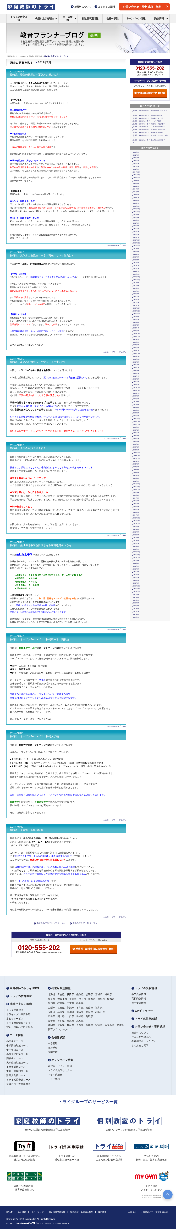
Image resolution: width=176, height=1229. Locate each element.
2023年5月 (136, 226)
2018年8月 (136, 365)
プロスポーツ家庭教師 (18, 1084)
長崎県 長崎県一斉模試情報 (26, 830)
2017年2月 (136, 413)
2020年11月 (136, 311)
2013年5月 (136, 538)
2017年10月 (136, 393)
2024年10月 (136, 178)
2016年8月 (136, 430)
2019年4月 (136, 342)
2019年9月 (136, 339)
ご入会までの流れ (141, 1037)
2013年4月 (136, 540)
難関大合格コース (16, 1075)
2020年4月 (136, 328)
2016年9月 (136, 427)
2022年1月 (136, 271)
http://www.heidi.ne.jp (60, 1223)
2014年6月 (136, 501)
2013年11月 (136, 521)
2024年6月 (136, 189)
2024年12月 (136, 172)
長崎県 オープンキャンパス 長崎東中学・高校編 (39, 639)
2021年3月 (136, 300)
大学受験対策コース (17, 1062)
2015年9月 (136, 461)
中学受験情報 (138, 994)
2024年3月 (136, 197)
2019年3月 (136, 345)
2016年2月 (136, 447)
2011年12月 (136, 586)
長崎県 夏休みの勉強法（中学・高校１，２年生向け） (42, 255)
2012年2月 (136, 580)
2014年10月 (136, 489)
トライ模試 (54, 1079)
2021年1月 (136, 305)
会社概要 (22, 1212)
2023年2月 (136, 234)
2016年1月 (136, 450)
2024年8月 (136, 183)
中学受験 (53, 1043)
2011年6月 (136, 603)
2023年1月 (136, 237)
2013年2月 (136, 546)
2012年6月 (136, 569)
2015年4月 (136, 472)
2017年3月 (136, 410)
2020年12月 (136, 308)
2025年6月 (136, 155)
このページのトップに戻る (115, 245)
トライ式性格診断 (145, 1018)
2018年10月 (136, 359)
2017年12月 (136, 387)
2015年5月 (136, 469)
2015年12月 (136, 453)
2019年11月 (136, 333)
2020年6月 (136, 322)
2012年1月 (136, 583)
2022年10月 (136, 246)
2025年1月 (136, 169)
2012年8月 (136, 563)
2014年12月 (136, 484)
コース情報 (67, 18)
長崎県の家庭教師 (35, 56)
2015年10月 (136, 458)
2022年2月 (136, 268)
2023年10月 (136, 212)
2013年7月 (136, 532)
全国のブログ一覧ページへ (84, 923)
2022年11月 (136, 243)
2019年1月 (136, 350)
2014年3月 (136, 509)
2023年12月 (136, 206)
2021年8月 (136, 285)
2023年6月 (136, 223)
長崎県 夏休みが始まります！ (28, 448)
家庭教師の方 (162, 1212)
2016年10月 (136, 424)
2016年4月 (136, 441)
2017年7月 (136, 399)
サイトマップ (37, 1212)
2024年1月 (136, 203)
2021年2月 (136, 302)
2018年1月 (136, 385)
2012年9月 (136, 560)
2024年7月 (136, 186)
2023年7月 (136, 220)
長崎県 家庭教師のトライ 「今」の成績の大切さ (149, 126)
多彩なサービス (14, 1018)
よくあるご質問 (139, 1045)
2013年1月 (136, 549)
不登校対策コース (16, 1066)
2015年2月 (136, 478)
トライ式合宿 (55, 1074)
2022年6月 (136, 257)
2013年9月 (136, 526)
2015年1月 (136, 481)
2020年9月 (136, 316)
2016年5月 (136, 438)
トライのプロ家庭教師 (18, 1014)
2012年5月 (136, 572)
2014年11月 (136, 487)
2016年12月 (136, 419)
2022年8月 (136, 251)
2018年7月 (136, 368)
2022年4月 (136, 263)
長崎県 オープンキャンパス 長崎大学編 (34, 736)
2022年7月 (136, 254)
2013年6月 (136, 535)
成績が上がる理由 (44, 18)
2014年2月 (136, 512)
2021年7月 (136, 288)
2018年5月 (136, 373)
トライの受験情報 (145, 988)
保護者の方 (148, 1212)
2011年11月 (136, 589)
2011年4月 (136, 608)
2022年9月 (136, 248)
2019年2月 (136, 348)
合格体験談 (112, 18)
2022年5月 (136, 260)
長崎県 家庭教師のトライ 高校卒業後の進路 (147, 115)
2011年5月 (136, 606)
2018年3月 (136, 379)
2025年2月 (136, 166)
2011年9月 (136, 594)
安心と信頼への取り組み (19, 1027)
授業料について (139, 1032)
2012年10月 (136, 557)
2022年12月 (136, 240)
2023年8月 (136, 217)
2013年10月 (136, 523)
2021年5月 (136, 294)
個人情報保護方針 (57, 1212)
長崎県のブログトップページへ (50, 923)
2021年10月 (136, 280)
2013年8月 (136, 529)
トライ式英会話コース (18, 1079)
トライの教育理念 (18, 18)
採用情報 (102, 1212)
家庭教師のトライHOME (16, 56)
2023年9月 (136, 214)
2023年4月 (136, 229)
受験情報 (159, 18)
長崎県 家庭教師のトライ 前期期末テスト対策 (148, 118)
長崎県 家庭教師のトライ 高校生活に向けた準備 (149, 129)
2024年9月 (136, 180)
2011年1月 (136, 617)
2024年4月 (136, 194)
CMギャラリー (143, 1010)
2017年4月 (136, 407)
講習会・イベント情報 (60, 1066)
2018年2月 (136, 382)
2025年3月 (136, 163)
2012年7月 (136, 566)
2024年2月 (136, 200)
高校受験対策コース (17, 1054)
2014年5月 (136, 504)
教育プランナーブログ (60, 1029)
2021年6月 (136, 291)
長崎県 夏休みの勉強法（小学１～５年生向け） (38, 361)
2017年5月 (136, 404)
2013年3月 (136, 543)
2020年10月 (136, 314)
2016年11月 (136, 421)
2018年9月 (136, 362)
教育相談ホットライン (143, 1041)
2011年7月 (136, 600)
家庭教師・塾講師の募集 (81, 1212)
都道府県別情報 (90, 18)
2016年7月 (136, 433)
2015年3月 (136, 475)
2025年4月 (136, 161)
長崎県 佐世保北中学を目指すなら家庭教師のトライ (41, 545)
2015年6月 (136, 467)
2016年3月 (136, 444)
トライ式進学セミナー (60, 1070)
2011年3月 (136, 611)
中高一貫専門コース (17, 1071)
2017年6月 (136, 401)
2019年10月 (136, 336)
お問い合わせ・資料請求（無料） (143, 6)
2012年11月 (136, 555)
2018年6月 (136, 370)
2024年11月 (136, 175)
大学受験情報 (138, 1002)
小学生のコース (14, 1041)
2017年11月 (136, 390)
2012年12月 (136, 552)
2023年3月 (136, 231)
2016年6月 (136, 436)
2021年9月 (136, 282)
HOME (9, 1212)
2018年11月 (136, 356)
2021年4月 (136, 297)
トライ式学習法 (14, 1010)
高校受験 (53, 1047)
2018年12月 (136, 353)
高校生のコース (14, 1058)
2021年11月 (136, 277)
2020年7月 (136, 319)
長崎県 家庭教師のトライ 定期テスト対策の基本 (149, 124)
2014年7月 (136, 498)
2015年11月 (136, 455)
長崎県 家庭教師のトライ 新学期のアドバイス (148, 132)
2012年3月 (136, 577)
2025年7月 (136, 152)
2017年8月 (136, 396)
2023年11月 (136, 209)
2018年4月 (136, 376)
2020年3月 (136, 331)
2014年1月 (136, 515)
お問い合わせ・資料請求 (149, 1026)
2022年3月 (136, 265)
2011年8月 (136, 597)
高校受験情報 (138, 998)
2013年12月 (136, 518)
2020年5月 (136, 325)
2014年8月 (136, 495)
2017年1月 (136, 416)
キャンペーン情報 (135, 18)
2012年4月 (136, 575)
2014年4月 (136, 506)
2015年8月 (136, 464)
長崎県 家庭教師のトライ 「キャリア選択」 (147, 121)
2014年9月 (136, 492)
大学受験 (53, 1052)
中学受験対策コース (17, 1045)
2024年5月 (136, 192)
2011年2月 (136, 614)
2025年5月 (136, 158)
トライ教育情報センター (19, 1023)
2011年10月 (136, 591)
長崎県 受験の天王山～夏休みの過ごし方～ (35, 74)
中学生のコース (14, 1049)
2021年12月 (136, 274)
